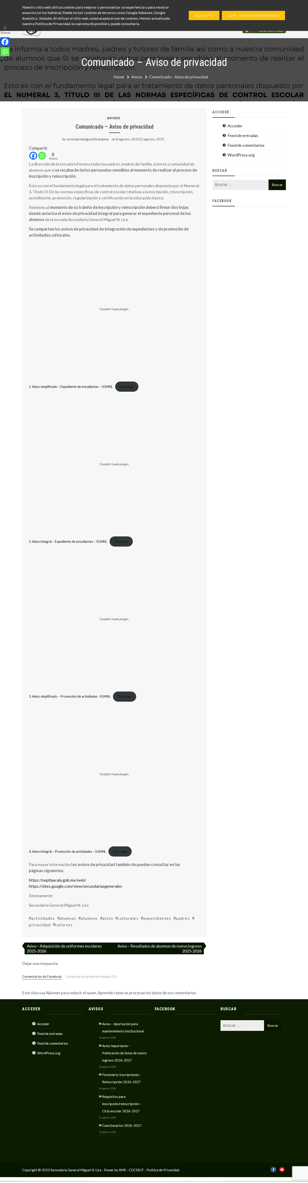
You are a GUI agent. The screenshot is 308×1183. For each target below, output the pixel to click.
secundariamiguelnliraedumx (88, 139)
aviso (107, 918)
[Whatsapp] (42, 156)
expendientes (157, 918)
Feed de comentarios (246, 145)
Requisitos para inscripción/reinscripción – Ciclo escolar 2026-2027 (121, 1104)
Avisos (113, 118)
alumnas (68, 918)
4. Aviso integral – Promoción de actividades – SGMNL (67, 851)
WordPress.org (241, 154)
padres (183, 918)
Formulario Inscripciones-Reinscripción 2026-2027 (121, 1078)
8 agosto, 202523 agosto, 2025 (140, 139)
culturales (127, 918)
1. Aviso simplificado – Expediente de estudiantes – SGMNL (71, 387)
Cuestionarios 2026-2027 (122, 1125)
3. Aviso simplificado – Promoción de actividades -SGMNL (69, 696)
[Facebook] (33, 156)
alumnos (89, 918)
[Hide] (2, 61)
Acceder (235, 125)
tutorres (64, 924)
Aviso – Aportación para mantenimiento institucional (123, 1027)
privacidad (40, 924)
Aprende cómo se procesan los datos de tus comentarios (147, 992)
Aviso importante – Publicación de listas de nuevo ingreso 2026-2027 (124, 1053)
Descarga (127, 387)
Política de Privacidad (163, 1170)
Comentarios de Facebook (42, 976)
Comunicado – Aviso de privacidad (115, 126)
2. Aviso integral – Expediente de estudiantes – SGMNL (68, 541)
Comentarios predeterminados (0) (91, 976)
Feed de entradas (243, 135)
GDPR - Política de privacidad (253, 15)
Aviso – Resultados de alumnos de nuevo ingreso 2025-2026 (159, 948)
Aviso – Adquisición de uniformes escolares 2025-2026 (64, 948)
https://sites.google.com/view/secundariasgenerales (75, 886)
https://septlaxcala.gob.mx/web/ (57, 880)
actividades (43, 918)
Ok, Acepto (204, 15)
